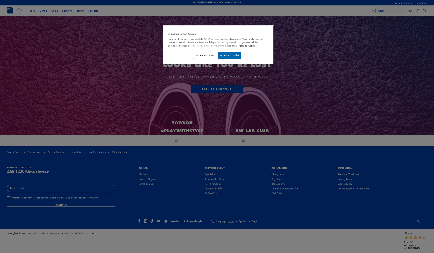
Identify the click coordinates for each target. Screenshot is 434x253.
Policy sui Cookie (247, 45)
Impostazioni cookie (205, 55)
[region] (218, 44)
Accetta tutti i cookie (229, 55)
